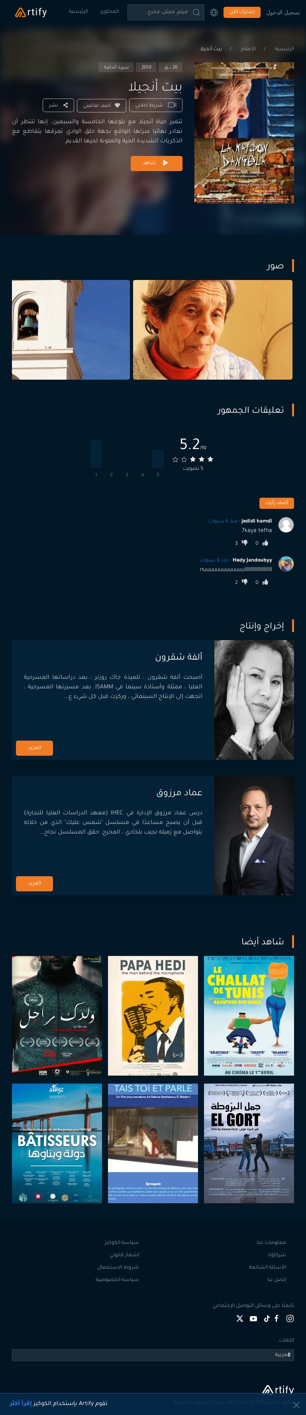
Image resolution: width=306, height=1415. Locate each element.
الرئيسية (78, 12)
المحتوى (109, 12)
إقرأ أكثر (21, 1404)
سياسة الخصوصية (117, 1280)
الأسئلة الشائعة (267, 1268)
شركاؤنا (277, 1255)
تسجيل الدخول (283, 12)
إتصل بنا (276, 1280)
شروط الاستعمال (118, 1268)
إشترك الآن (242, 12)
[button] (214, 12)
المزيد (34, 748)
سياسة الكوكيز (122, 1243)
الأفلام (248, 49)
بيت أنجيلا (211, 49)
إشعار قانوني (124, 1255)
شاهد (149, 163)
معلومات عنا (271, 1243)
